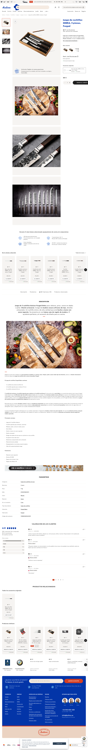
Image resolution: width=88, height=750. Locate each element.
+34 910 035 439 (68, 710)
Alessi (18, 699)
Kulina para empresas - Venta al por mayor (50, 707)
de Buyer (19, 711)
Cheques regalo (32, 720)
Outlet (6, 713)
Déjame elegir (25, 746)
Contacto (31, 718)
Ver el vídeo (24, 72)
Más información (32, 745)
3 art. (22, 502)
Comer (6, 699)
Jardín (6, 704)
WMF (18, 696)
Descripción (23, 292)
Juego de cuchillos (25, 505)
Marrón (22, 495)
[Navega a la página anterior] (51, 580)
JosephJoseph (20, 706)
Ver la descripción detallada (70, 40)
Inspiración (70, 11)
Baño (6, 706)
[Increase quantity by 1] (69, 82)
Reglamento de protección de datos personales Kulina (35, 715)
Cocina (6, 696)
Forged (22, 512)
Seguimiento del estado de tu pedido (51, 716)
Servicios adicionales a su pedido (35, 704)
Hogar (6, 711)
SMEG (18, 701)
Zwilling (19, 709)
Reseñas (47, 696)
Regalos (84, 11)
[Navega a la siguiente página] (63, 580)
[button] (8, 649)
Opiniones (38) (45, 292)
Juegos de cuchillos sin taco (28, 481)
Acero (22, 499)
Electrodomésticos (9, 701)
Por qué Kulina (48, 719)
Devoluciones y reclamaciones (32, 697)
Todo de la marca (80, 252)
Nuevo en (77, 11)
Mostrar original (31, 543)
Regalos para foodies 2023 (35, 700)
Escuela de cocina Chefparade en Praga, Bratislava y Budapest (50, 712)
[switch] (84, 745)
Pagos (30, 707)
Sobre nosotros (49, 722)
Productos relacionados (61, 292)
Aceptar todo (59, 743)
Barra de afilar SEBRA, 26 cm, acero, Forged (77, 69)
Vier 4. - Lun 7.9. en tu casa (70, 56)
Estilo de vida (8, 709)
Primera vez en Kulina (50, 701)
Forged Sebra (24, 509)
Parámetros (33, 292)
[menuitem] (4, 12)
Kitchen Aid (20, 704)
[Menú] (86, 737)
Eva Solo (19, 713)
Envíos (30, 709)
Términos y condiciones (34, 711)
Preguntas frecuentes (50, 704)
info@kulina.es (67, 715)
